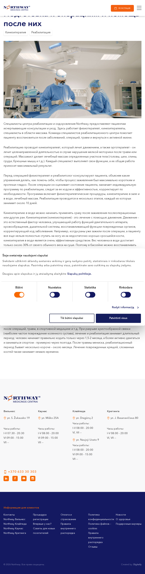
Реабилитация (40, 32)
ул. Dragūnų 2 (84, 418)
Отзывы (92, 547)
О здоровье (123, 519)
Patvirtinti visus (118, 318)
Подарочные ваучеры (128, 524)
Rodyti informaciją (123, 307)
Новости (121, 515)
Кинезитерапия (15, 32)
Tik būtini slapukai (71, 318)
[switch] (55, 295)
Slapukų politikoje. (79, 274)
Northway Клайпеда (15, 524)
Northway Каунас (13, 528)
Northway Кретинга (15, 533)
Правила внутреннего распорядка (68, 528)
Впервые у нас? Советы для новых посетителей (44, 528)
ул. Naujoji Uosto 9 (87, 440)
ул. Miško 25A (50, 418)
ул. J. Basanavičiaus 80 (124, 418)
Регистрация (124, 8)
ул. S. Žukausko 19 (18, 418)
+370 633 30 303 (22, 471)
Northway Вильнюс (14, 519)
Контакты (9, 515)
